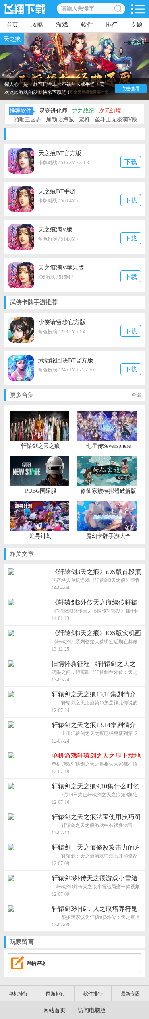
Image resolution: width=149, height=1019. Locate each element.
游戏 (62, 24)
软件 (87, 24)
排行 (112, 24)
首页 (12, 24)
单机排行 (18, 993)
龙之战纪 (83, 111)
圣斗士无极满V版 (116, 120)
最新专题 (130, 993)
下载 (130, 162)
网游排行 (55, 993)
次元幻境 (110, 111)
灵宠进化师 (53, 111)
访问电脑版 (92, 1010)
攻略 (37, 24)
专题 (137, 24)
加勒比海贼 (60, 120)
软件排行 (93, 993)
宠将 (84, 120)
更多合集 (75, 395)
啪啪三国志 (27, 120)
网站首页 (54, 1010)
